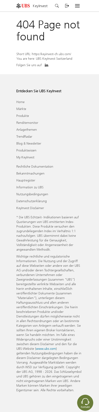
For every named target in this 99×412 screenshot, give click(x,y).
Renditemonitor (27, 122)
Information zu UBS (30, 187)
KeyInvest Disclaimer (30, 208)
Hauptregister (25, 180)
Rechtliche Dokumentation (34, 166)
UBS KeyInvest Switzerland (54, 58)
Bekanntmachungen (30, 173)
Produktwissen (26, 150)
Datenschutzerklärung (31, 201)
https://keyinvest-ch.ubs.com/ (51, 54)
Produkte (22, 115)
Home (20, 102)
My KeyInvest (25, 157)
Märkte (21, 109)
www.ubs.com (46, 348)
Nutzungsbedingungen (32, 194)
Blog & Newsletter (28, 143)
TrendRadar (24, 136)
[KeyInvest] (24, 5)
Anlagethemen (26, 129)
